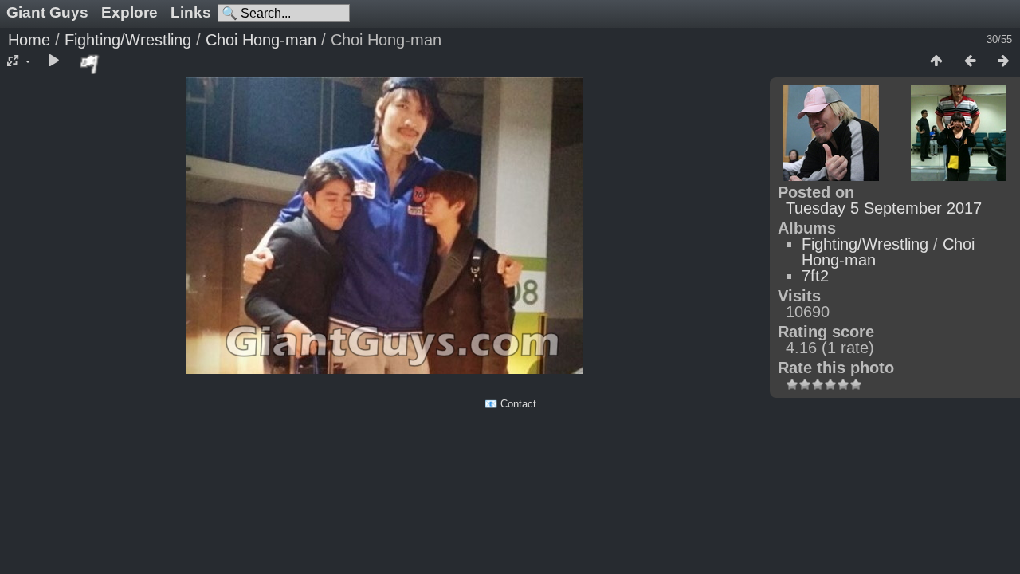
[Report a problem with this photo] (90, 63)
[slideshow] (53, 61)
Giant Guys (47, 12)
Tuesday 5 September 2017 (884, 208)
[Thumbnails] (936, 61)
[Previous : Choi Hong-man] (970, 61)
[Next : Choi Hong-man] (1003, 61)
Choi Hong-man (261, 40)
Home (29, 40)
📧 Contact (510, 404)
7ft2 (815, 276)
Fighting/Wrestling (128, 40)
